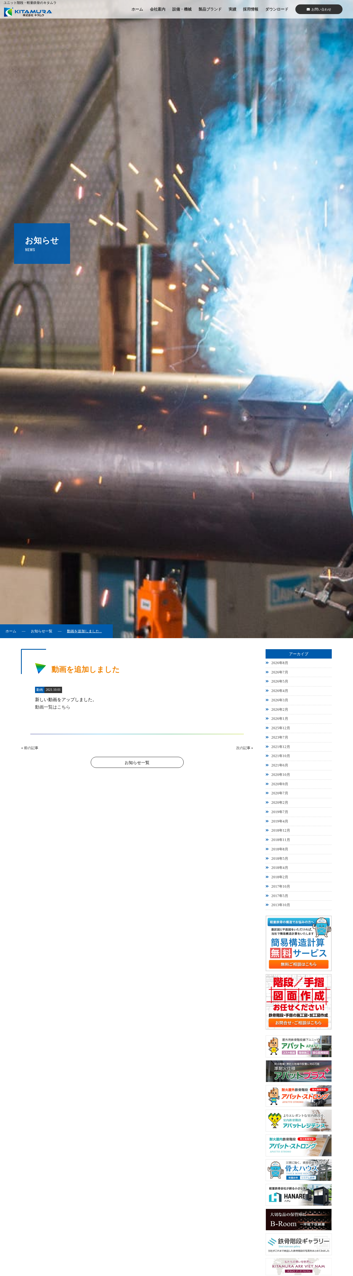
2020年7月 (279, 793)
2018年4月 (279, 868)
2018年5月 (279, 859)
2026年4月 (279, 691)
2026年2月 (279, 710)
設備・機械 (182, 9)
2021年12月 (280, 747)
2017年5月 (279, 896)
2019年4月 (279, 821)
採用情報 (250, 9)
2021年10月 (280, 756)
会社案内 (157, 9)
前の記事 (31, 748)
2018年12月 (280, 830)
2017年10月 (280, 886)
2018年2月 (279, 877)
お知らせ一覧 (41, 631)
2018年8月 (279, 849)
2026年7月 (279, 672)
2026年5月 (279, 681)
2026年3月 (279, 700)
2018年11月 (280, 840)
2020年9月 (279, 784)
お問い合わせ (321, 9)
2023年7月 (279, 737)
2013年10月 (280, 905)
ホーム (137, 9)
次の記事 (243, 748)
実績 (232, 9)
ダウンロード (276, 9)
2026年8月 (279, 663)
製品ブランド (210, 9)
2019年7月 (279, 812)
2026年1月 (279, 719)
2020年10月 (280, 775)
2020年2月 (279, 803)
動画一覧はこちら (52, 707)
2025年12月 (280, 728)
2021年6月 (279, 765)
